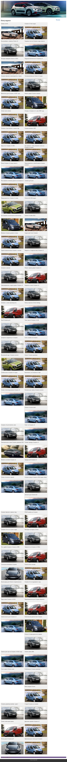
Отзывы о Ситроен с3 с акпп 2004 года (34, 111)
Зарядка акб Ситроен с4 (31, 459)
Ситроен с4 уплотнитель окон (8, 425)
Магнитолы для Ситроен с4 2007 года (10, 93)
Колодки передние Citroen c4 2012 (9, 58)
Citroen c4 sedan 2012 (30, 215)
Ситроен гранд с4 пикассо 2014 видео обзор (36, 477)
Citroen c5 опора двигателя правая (33, 634)
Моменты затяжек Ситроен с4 (8, 459)
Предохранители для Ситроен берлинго (34, 599)
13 (5, 757)
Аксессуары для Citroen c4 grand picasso (11, 582)
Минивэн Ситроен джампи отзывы (9, 233)
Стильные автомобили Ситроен (9, 564)
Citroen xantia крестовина (7, 721)
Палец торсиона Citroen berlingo (32, 302)
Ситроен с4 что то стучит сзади (9, 529)
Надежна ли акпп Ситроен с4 (32, 285)
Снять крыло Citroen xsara (7, 669)
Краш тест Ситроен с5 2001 (8, 145)
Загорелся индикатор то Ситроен (9, 337)
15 (8, 757)
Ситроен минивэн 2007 (30, 128)
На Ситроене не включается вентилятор (11, 215)
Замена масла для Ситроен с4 (8, 616)
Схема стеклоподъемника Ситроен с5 (10, 390)
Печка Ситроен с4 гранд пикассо (9, 163)
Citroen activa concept (30, 564)
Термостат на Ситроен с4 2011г (32, 547)
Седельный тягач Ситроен (31, 233)
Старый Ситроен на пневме (31, 704)
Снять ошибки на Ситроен (31, 337)
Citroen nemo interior (6, 111)
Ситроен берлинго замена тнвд (9, 512)
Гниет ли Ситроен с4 (30, 425)
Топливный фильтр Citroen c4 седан (33, 76)
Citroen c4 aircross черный (7, 477)
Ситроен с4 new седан (30, 23)
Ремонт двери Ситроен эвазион (32, 93)
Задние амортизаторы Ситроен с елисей (11, 250)
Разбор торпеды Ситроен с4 (32, 442)
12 (4, 757)
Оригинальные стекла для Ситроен (33, 738)
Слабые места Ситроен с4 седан (9, 372)
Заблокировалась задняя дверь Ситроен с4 (12, 285)
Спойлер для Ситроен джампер (32, 669)
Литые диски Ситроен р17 (7, 738)
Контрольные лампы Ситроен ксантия (34, 390)
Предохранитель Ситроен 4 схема (9, 198)
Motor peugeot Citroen (30, 686)
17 (10, 757)
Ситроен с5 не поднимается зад (33, 582)
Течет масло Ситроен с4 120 (32, 320)
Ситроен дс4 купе (29, 180)
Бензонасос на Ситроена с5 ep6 (32, 372)
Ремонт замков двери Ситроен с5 (33, 267)
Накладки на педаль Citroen (31, 529)
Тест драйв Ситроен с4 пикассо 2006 (10, 547)
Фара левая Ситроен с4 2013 (8, 599)
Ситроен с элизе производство (8, 302)
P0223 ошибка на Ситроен (31, 512)
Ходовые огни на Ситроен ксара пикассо (35, 41)
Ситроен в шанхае (5, 267)
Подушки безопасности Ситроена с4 (34, 58)
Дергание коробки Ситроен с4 (32, 721)
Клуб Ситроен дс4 (5, 320)
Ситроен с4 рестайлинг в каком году (10, 128)
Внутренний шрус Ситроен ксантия (9, 355)
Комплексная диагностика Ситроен (33, 616)
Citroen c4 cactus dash (30, 407)
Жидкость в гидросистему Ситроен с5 (34, 250)
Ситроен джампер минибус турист (9, 704)
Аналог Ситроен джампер (31, 355)
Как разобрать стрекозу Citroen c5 (9, 41)
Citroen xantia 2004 (29, 651)
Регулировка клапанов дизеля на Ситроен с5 (12, 180)
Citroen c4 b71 (4, 23)
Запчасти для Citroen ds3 (31, 494)
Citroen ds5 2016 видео (30, 198)
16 (9, 757)
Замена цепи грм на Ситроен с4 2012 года (11, 651)
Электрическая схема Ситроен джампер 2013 (12, 442)
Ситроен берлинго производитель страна (11, 76)
